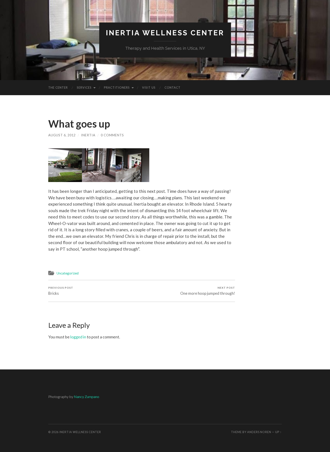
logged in (78, 336)
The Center (58, 87)
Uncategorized (67, 273)
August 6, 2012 (62, 135)
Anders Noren (259, 432)
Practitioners (117, 87)
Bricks (60, 291)
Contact (172, 87)
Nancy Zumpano (86, 396)
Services (84, 87)
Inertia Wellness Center (165, 33)
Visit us (149, 87)
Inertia (88, 135)
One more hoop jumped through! (207, 291)
